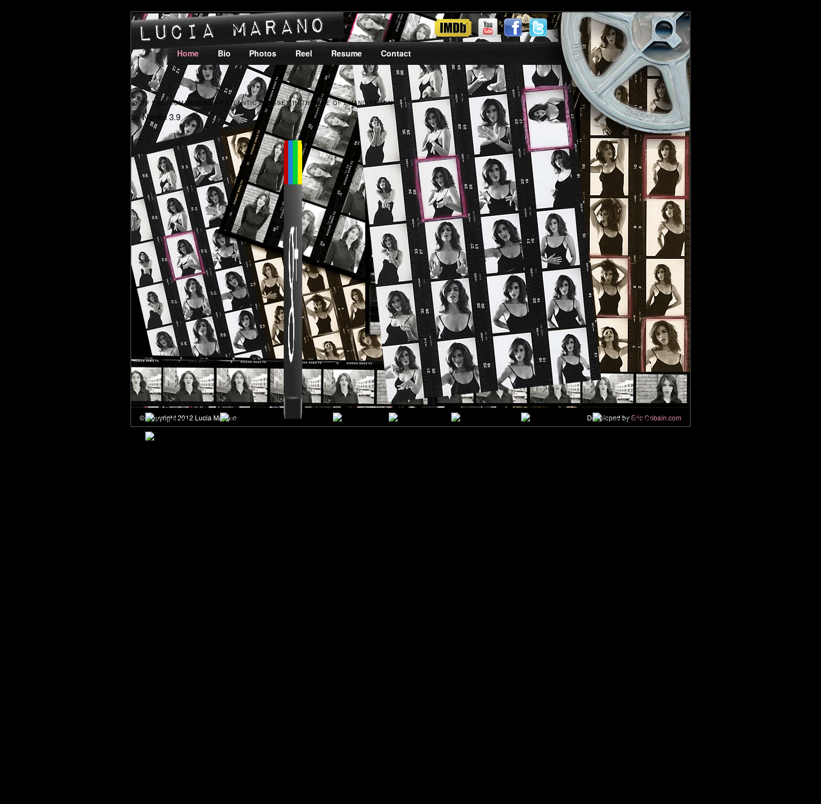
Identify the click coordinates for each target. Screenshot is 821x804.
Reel (303, 53)
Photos (262, 53)
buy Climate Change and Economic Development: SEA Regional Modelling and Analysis (344, 674)
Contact (396, 53)
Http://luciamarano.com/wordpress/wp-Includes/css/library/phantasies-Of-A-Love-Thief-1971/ (321, 511)
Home (188, 53)
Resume (346, 53)
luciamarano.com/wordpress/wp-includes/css (99, 524)
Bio (224, 53)
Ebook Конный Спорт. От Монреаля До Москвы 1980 (418, 524)
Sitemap (53, 742)
